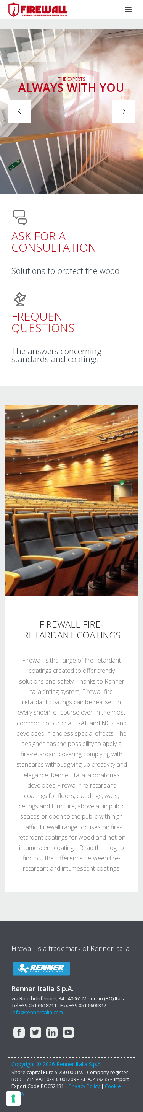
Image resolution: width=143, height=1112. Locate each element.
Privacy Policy (85, 1086)
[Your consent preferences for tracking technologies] (13, 1098)
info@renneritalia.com (37, 1012)
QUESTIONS (43, 321)
